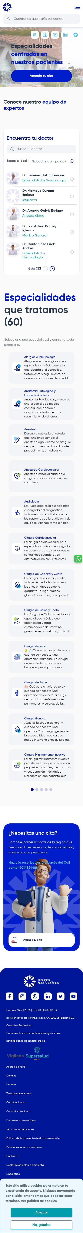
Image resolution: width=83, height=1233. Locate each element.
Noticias (11, 1085)
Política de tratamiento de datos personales (33, 1138)
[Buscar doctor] (12, 149)
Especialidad (17, 161)
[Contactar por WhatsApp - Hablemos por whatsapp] (78, 558)
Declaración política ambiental (25, 1165)
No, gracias (41, 1225)
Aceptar (41, 1212)
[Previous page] (45, 268)
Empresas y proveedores (21, 1120)
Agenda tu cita (41, 76)
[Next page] (52, 268)
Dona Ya (11, 1076)
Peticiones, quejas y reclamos (24, 1147)
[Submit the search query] (9, 19)
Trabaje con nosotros (19, 1093)
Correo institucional (18, 1111)
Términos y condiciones (20, 1129)
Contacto (12, 1156)
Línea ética (13, 1174)
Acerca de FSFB (15, 1067)
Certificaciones (15, 1102)
